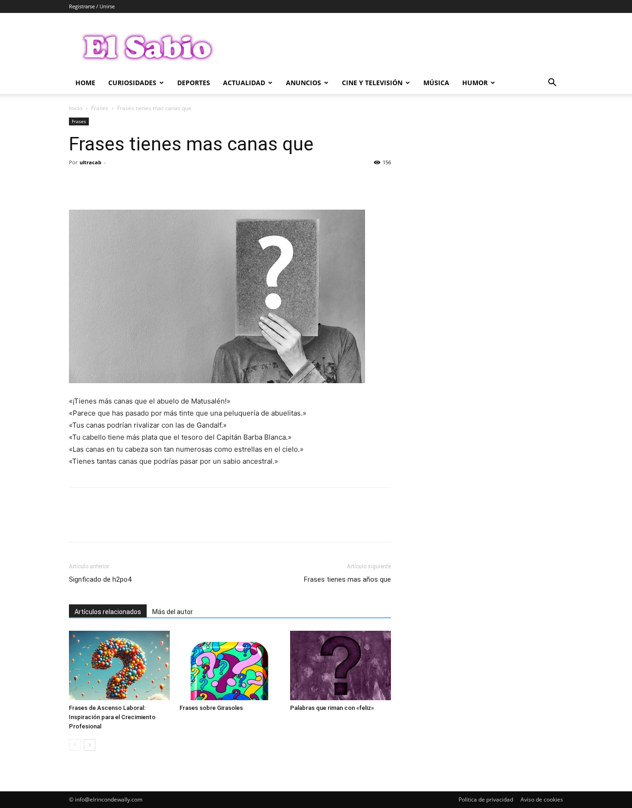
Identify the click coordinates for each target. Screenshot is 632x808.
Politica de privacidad (486, 799)
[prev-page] (75, 745)
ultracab (90, 162)
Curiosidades (132, 82)
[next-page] (89, 745)
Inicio (75, 108)
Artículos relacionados (107, 611)
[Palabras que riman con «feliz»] (340, 665)
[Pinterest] (121, 183)
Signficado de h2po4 (100, 579)
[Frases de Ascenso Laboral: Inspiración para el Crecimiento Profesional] (119, 665)
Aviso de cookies (541, 799)
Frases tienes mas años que (347, 579)
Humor (475, 82)
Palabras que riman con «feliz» (332, 707)
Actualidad (244, 82)
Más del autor (172, 611)
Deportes (193, 82)
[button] (552, 83)
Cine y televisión (372, 82)
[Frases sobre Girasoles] (230, 665)
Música (436, 82)
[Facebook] (78, 183)
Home (85, 82)
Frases (99, 108)
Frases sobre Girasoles (211, 707)
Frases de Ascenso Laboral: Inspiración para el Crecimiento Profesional (112, 717)
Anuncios (303, 82)
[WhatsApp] (142, 183)
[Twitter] (99, 183)
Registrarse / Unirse (92, 6)
